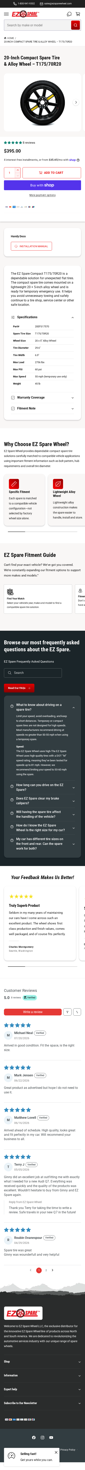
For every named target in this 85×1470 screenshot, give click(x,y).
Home (10, 38)
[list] (42, 500)
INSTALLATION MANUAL (34, 246)
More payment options (42, 195)
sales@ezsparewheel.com (58, 3)
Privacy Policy (67, 1449)
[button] (6, 14)
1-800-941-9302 (26, 3)
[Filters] (67, 1011)
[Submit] (75, 25)
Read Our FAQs (17, 688)
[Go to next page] (53, 1270)
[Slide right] (76, 102)
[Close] (56, 1452)
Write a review (32, 1012)
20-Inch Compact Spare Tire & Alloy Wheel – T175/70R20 (38, 41)
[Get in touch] (69, 14)
